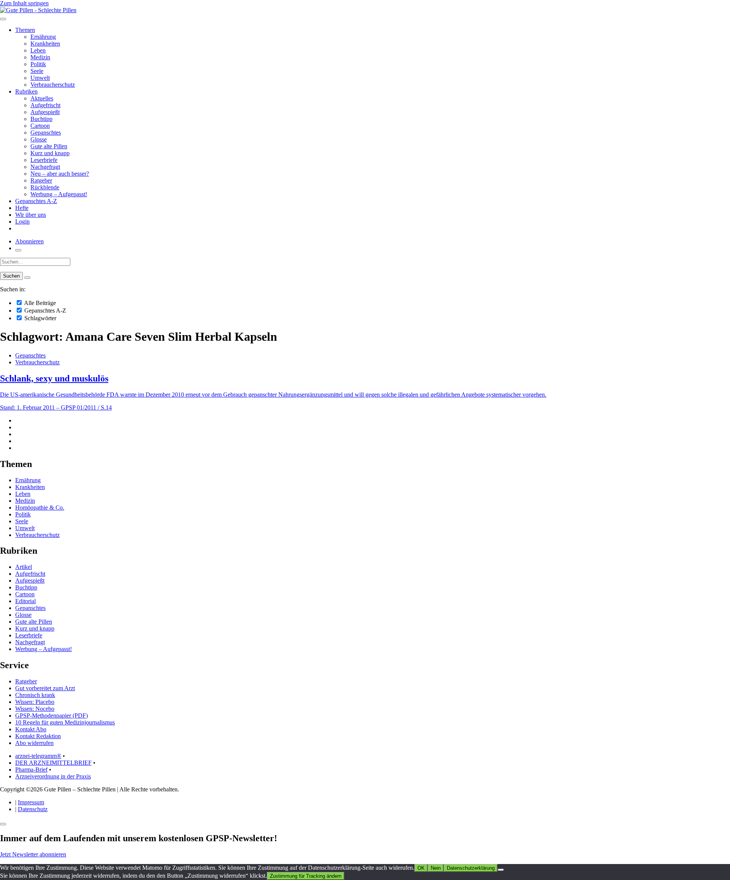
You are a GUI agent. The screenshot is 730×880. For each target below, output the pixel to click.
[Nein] (501, 870)
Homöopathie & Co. (39, 507)
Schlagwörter (39, 318)
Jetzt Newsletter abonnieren (33, 854)
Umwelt (40, 78)
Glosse (38, 139)
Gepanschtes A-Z (36, 201)
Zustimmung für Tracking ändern (305, 876)
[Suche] (18, 250)
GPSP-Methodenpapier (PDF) (51, 715)
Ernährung (43, 36)
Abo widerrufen (34, 743)
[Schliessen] (3, 824)
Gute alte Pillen (48, 146)
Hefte (22, 208)
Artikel (23, 567)
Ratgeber (41, 180)
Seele (36, 71)
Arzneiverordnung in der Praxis (53, 776)
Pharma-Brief (31, 769)
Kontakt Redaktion (38, 736)
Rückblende (44, 187)
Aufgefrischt (45, 105)
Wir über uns (30, 214)
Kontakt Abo (30, 729)
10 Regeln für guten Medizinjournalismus (65, 722)
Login (22, 221)
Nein (436, 868)
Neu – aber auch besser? (59, 173)
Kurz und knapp (50, 153)
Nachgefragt (45, 167)
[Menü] (3, 19)
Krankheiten (45, 43)
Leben (38, 50)
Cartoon (40, 125)
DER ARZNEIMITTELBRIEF (53, 762)
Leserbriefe (43, 160)
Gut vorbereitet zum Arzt (45, 688)
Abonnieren (29, 241)
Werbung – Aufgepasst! (58, 194)
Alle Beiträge (39, 303)
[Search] (27, 277)
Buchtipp (41, 119)
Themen (25, 30)
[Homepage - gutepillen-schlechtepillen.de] (38, 10)
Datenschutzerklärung (471, 868)
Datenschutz (33, 809)
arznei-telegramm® (38, 756)
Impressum (31, 802)
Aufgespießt (45, 112)
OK (421, 868)
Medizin (40, 57)
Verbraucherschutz (52, 84)
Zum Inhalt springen (24, 3)
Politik (38, 64)
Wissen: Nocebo (34, 708)
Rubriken (26, 91)
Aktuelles (41, 98)
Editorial (25, 601)
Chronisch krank (35, 695)
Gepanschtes (45, 132)
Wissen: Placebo (34, 702)
